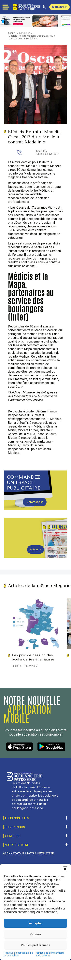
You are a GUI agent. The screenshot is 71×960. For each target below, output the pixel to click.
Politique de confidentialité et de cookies (18, 954)
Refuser (35, 934)
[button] (65, 869)
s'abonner (59, 7)
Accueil (12, 33)
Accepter (35, 923)
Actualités (24, 33)
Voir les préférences (35, 945)
